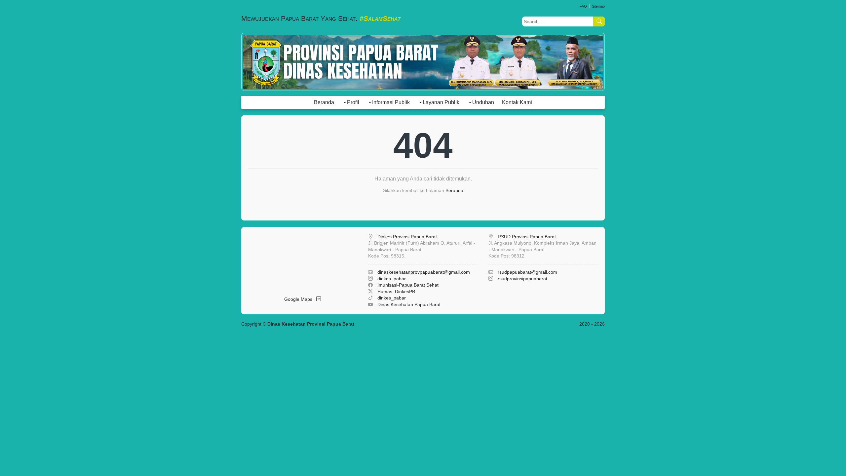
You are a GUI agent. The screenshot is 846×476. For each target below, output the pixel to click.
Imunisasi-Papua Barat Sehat (408, 285)
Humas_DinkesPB (396, 291)
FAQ (583, 6)
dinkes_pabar (391, 278)
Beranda (324, 102)
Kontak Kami (517, 102)
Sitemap (598, 6)
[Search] (599, 21)
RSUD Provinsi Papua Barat (527, 236)
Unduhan (483, 102)
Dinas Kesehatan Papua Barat (409, 304)
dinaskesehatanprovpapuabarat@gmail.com (423, 272)
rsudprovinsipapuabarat (522, 278)
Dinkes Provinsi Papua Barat (407, 236)
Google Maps (300, 299)
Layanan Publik (441, 102)
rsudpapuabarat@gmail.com (527, 272)
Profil (353, 102)
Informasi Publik (391, 102)
